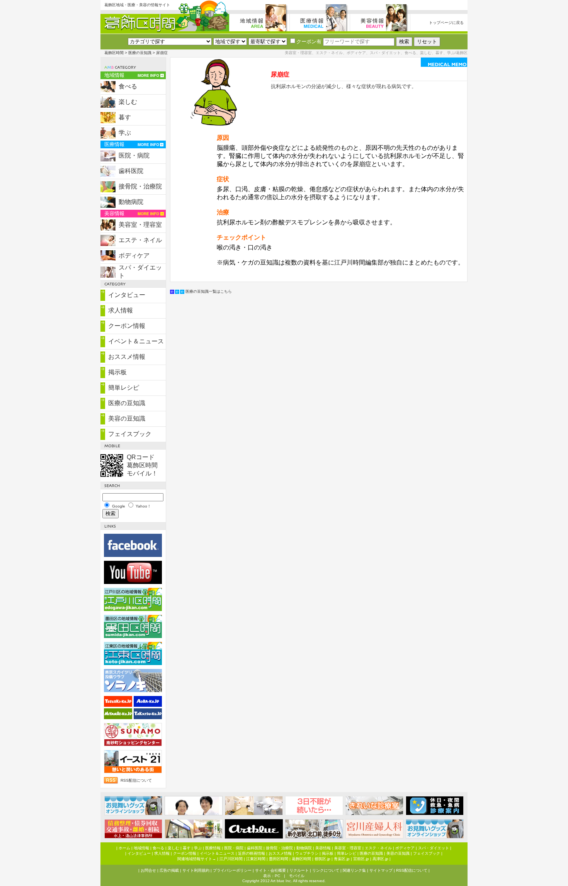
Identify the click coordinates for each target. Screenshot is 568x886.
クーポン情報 (126, 325)
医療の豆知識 (139, 53)
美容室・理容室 (140, 224)
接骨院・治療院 (140, 186)
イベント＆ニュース (136, 341)
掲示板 (117, 372)
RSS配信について (136, 780)
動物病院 (131, 202)
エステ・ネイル (140, 240)
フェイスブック (129, 434)
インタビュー (126, 295)
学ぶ (125, 132)
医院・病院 (134, 155)
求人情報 (120, 310)
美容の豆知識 (126, 418)
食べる (128, 86)
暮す (125, 117)
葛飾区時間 (114, 53)
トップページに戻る (446, 22)
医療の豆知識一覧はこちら (208, 291)
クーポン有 (308, 41)
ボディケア (134, 255)
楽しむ (128, 101)
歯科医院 (131, 171)
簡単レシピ (123, 387)
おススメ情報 (126, 356)
